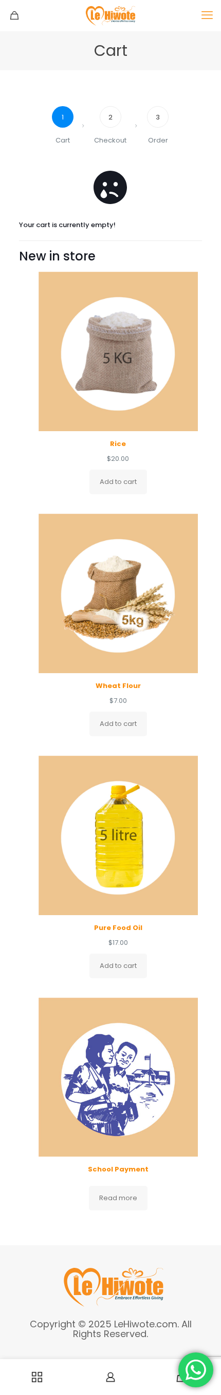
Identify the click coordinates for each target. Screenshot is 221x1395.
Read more (118, 1198)
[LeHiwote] (110, 15)
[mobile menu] (207, 15)
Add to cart (118, 482)
